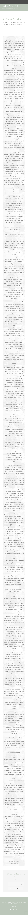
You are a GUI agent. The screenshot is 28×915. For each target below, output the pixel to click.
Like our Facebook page (16, 884)
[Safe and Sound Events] (10, 6)
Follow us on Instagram (17, 888)
